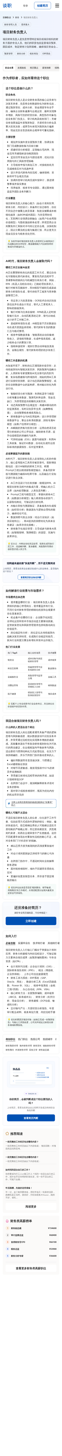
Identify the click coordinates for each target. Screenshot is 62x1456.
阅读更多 (31, 1206)
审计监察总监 (17, 1235)
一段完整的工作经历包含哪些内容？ (22, 1141)
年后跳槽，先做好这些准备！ (19, 1187)
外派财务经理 (21, 1049)
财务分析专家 (17, 1255)
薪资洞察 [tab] (46, 67)
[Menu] (57, 5)
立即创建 (31, 921)
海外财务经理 (25, 1045)
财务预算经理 (12, 1045)
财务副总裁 (44, 1049)
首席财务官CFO (18, 1242)
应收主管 (33, 1049)
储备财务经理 (49, 1045)
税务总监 (15, 1248)
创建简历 (42, 5)
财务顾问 (10, 1049)
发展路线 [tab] (22, 67)
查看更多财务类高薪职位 (31, 1268)
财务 (17, 17)
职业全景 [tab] (9, 67)
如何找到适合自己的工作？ (18, 1169)
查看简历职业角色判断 (31, 577)
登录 (25, 5)
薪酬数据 (7, 17)
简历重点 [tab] (34, 67)
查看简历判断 (31, 1118)
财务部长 (37, 1045)
